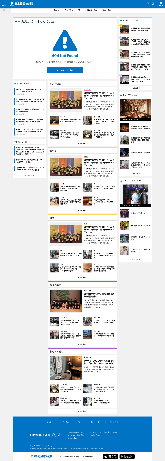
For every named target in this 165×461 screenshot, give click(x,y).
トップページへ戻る (65, 70)
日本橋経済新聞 (21, 4)
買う (80, 10)
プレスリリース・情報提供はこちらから (104, 432)
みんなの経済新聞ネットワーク (41, 456)
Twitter (153, 4)
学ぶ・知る (107, 10)
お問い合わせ (95, 435)
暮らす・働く (92, 10)
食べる (56, 10)
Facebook (148, 4)
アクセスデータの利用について (78, 435)
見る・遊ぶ (68, 10)
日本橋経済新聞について (76, 432)
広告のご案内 (72, 438)
